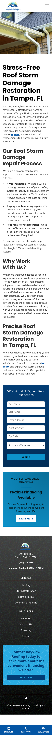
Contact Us (26, 624)
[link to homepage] (13, 6)
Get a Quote (26, 677)
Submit (26, 457)
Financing (26, 630)
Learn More (26, 518)
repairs (15, 134)
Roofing (26, 585)
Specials (26, 636)
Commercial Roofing (26, 602)
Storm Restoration (26, 591)
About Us (26, 618)
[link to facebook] (26, 698)
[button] (45, 5)
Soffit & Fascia (26, 596)
